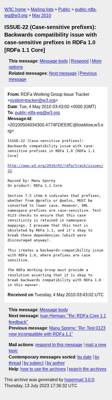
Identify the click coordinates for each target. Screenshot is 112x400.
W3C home (15, 9)
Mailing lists (42, 9)
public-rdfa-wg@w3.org (37, 112)
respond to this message (58, 344)
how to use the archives (43, 369)
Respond (80, 61)
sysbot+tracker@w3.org (32, 100)
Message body (54, 61)
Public (64, 9)
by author (56, 363)
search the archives (87, 369)
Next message (63, 73)
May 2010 (41, 15)
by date (84, 357)
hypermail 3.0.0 (79, 379)
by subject (33, 363)
